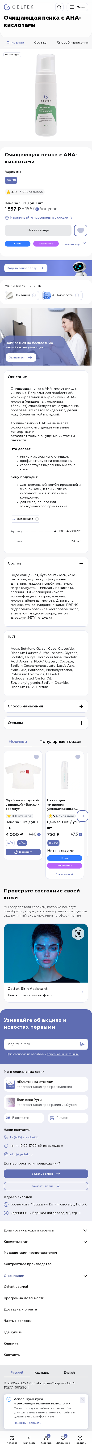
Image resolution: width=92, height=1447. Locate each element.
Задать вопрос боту (22, 268)
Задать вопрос (42, 1173)
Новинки (17, 741)
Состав (40, 42)
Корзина (46, 1443)
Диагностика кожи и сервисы (29, 1230)
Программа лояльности (24, 1298)
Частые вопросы (18, 1321)
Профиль (80, 1443)
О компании (14, 1276)
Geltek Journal (16, 1287)
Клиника (11, 1343)
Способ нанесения (73, 42)
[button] (82, 1400)
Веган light (12, 54)
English (69, 1373)
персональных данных (63, 1054)
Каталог (12, 1443)
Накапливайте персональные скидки (39, 218)
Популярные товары (60, 741)
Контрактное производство (27, 1264)
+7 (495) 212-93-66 (23, 1137)
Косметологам (16, 1242)
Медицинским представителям (30, 1253)
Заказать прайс (42, 1186)
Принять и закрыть (27, 1423)
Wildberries (46, 243)
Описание (15, 42)
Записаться (17, 357)
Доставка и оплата (20, 1309)
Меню (81, 7)
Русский (17, 1373)
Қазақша (42, 1373)
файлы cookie (49, 1408)
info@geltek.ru (21, 1154)
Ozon (17, 243)
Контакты (12, 1355)
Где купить (13, 1332)
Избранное (63, 1443)
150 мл (11, 180)
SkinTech (29, 1443)
